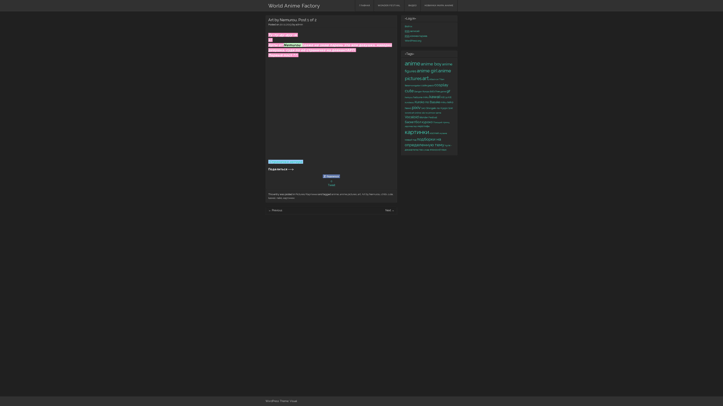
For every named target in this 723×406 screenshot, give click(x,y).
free (437, 91)
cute (390, 194)
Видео (412, 5)
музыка (443, 133)
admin (299, 24)
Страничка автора (285, 162)
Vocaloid (412, 117)
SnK (450, 108)
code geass (427, 85)
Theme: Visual (288, 401)
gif (448, 91)
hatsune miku (421, 97)
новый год (410, 139)
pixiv (416, 107)
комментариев (416, 36)
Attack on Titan (436, 79)
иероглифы (423, 126)
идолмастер (411, 126)
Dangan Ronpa (421, 91)
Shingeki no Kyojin (437, 108)
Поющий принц (441, 122)
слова (426, 149)
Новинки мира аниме (439, 5)
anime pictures (348, 194)
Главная (364, 5)
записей (412, 31)
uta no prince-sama (431, 112)
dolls (432, 91)
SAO (423, 108)
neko (279, 198)
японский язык (438, 149)
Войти (408, 26)
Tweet (331, 185)
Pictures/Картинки (307, 194)
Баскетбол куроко (419, 122)
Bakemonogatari (413, 85)
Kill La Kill (446, 97)
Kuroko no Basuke (427, 102)
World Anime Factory (294, 6)
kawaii (271, 198)
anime (335, 194)
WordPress (272, 401)
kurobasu (409, 102)
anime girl (427, 70)
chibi (384, 194)
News (408, 108)
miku (443, 102)
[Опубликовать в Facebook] (331, 177)
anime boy (431, 63)
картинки (288, 198)
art (359, 194)
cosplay (441, 85)
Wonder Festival (389, 5)
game (443, 91)
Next (389, 210)
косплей (434, 133)
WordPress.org (413, 40)
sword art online (413, 112)
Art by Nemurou (371, 194)
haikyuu (409, 97)
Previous (275, 210)
